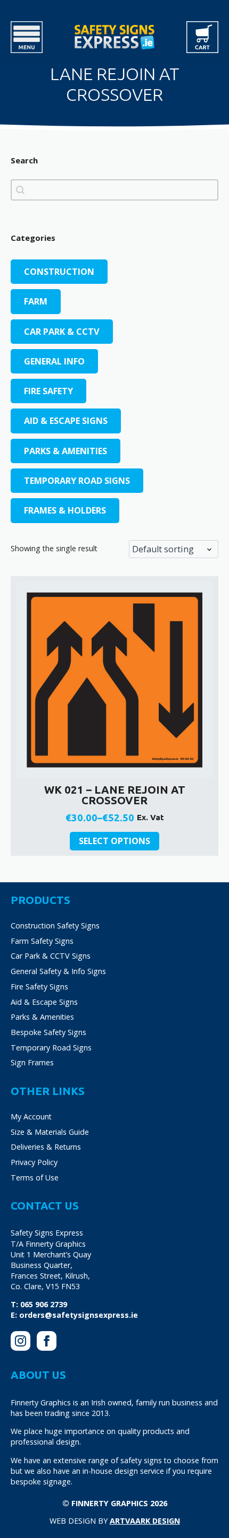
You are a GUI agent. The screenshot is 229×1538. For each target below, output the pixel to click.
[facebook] (46, 1341)
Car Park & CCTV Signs (51, 956)
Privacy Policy (34, 1162)
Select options (114, 841)
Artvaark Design (145, 1521)
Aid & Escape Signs (44, 1002)
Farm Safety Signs (42, 941)
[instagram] (20, 1341)
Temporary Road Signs (51, 1047)
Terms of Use (35, 1177)
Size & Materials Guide (50, 1132)
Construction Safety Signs (55, 925)
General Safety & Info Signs (58, 971)
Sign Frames (32, 1062)
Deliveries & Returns (46, 1147)
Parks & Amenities (42, 1017)
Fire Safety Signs (39, 986)
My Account (31, 1116)
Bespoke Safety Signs (48, 1032)
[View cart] (202, 37)
